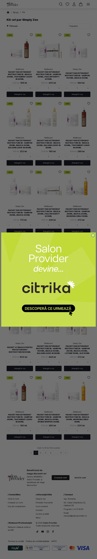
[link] (48, 279)
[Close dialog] (93, 235)
